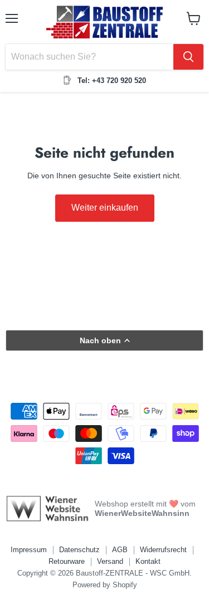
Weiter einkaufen (104, 207)
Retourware (66, 561)
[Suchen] (188, 57)
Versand (110, 561)
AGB (120, 549)
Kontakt (148, 561)
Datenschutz (79, 549)
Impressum (29, 549)
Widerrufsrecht (163, 549)
